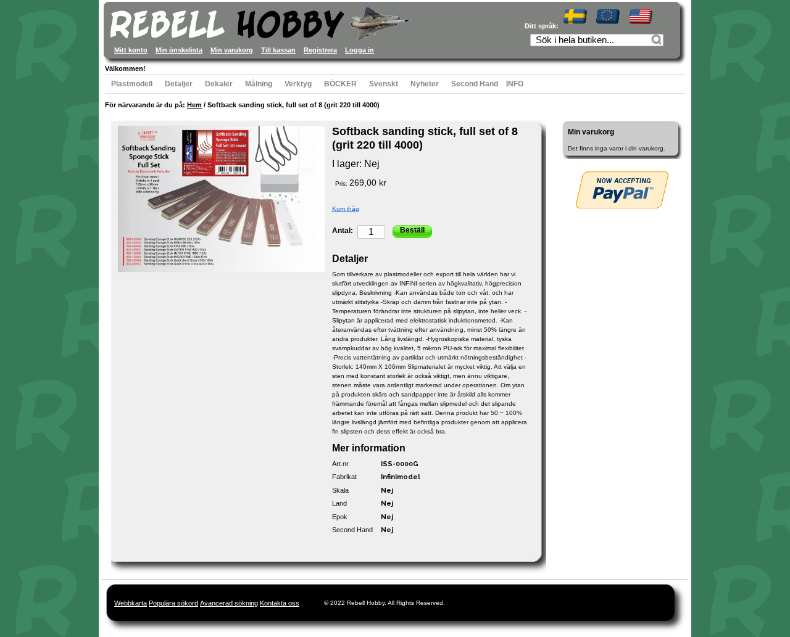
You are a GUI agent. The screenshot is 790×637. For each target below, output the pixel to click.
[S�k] (658, 41)
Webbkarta (130, 603)
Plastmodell (131, 84)
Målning (258, 84)
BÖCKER (340, 84)
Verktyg (298, 84)
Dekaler (219, 84)
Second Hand (474, 84)
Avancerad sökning (229, 603)
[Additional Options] (622, 189)
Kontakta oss (279, 603)
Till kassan (278, 50)
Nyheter (424, 84)
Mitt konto (131, 50)
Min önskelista (179, 50)
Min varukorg (231, 50)
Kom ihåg (345, 208)
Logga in (359, 50)
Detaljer (179, 84)
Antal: (342, 230)
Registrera (320, 50)
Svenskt (383, 84)
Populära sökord (173, 603)
